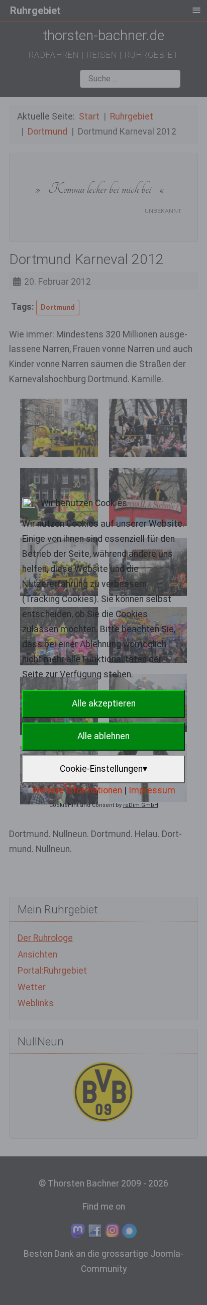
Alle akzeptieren (104, 703)
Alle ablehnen (103, 736)
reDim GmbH (140, 805)
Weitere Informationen (77, 790)
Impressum (152, 790)
